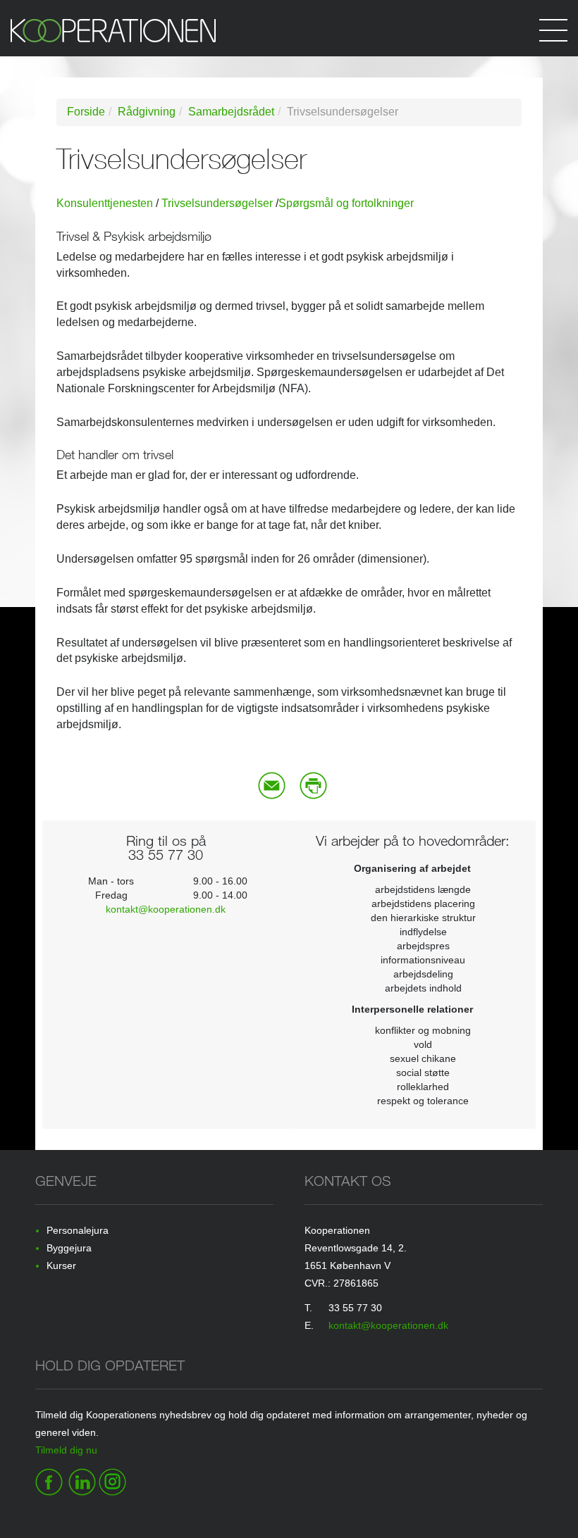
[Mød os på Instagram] (112, 1479)
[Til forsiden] (289, 37)
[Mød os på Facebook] (49, 1479)
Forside (86, 112)
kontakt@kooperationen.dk (166, 909)
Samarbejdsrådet (231, 112)
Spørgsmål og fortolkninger (346, 203)
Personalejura (78, 1230)
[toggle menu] (553, 28)
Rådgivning (147, 112)
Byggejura (69, 1247)
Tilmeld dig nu (66, 1450)
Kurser (61, 1265)
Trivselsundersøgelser (217, 203)
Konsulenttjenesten (104, 203)
